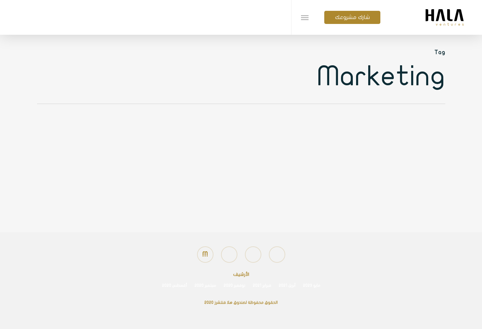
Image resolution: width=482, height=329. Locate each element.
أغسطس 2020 (174, 285)
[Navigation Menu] (304, 17)
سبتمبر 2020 (205, 285)
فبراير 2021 (262, 285)
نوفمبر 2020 (234, 285)
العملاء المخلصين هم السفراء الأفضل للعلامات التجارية (385, 186)
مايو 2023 (311, 285)
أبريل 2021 (287, 285)
